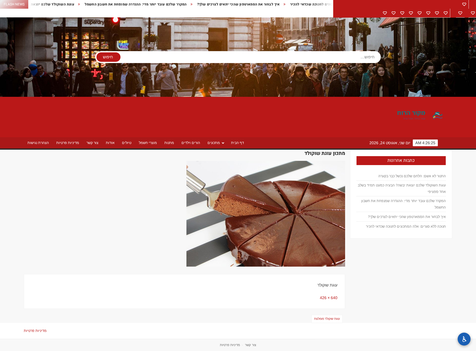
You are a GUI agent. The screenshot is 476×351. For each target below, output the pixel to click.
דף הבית (237, 143)
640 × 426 (328, 298)
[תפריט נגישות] (464, 339)
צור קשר (92, 143)
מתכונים (214, 143)
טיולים (126, 143)
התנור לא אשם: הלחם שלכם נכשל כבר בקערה (412, 176)
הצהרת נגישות (38, 143)
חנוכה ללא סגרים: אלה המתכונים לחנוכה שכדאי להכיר (314, 4)
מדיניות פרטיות (67, 143)
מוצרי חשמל (148, 143)
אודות (110, 143)
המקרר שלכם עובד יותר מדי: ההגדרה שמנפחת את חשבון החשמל (116, 4)
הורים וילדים (190, 143)
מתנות (169, 143)
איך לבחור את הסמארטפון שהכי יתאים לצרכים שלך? (219, 4)
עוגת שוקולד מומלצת (327, 318)
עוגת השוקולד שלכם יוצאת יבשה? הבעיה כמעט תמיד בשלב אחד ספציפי (402, 188)
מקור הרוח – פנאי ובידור (402, 116)
